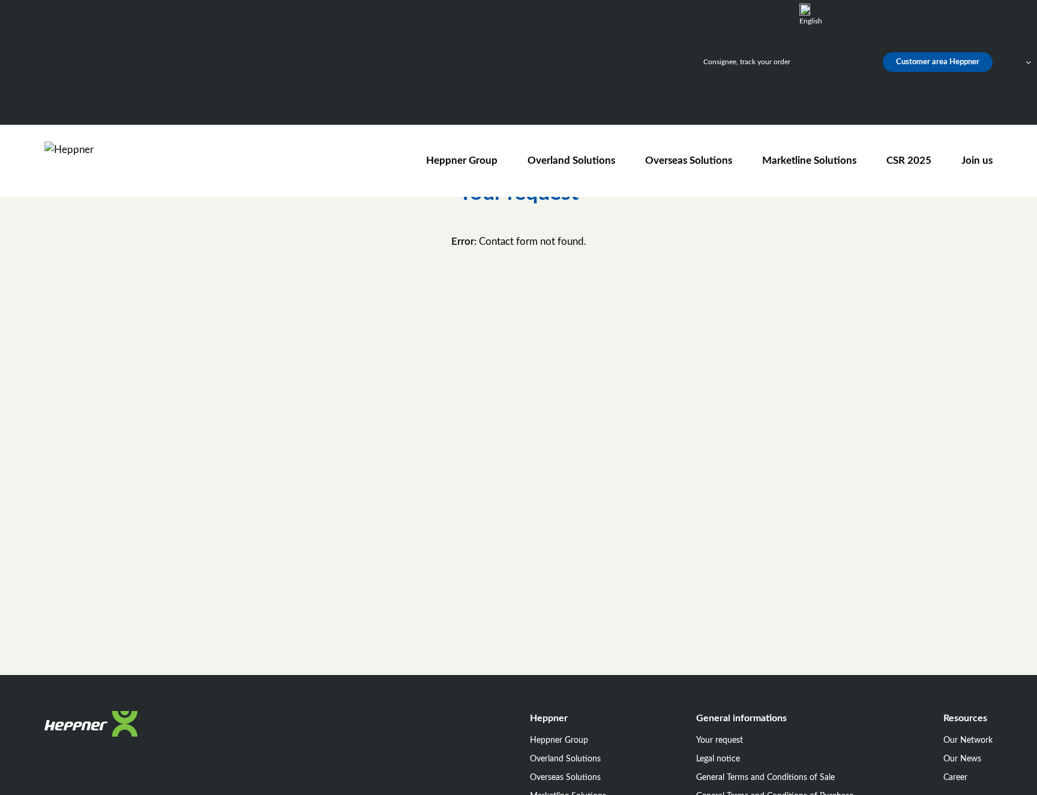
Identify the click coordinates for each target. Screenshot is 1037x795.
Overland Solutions (571, 160)
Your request (719, 740)
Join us (977, 160)
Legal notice (718, 759)
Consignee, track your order (746, 61)
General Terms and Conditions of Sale (765, 777)
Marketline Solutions (809, 160)
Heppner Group (461, 160)
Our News (962, 759)
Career (955, 777)
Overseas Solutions (688, 160)
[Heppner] (112, 160)
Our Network (968, 740)
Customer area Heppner (937, 62)
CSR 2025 (908, 160)
